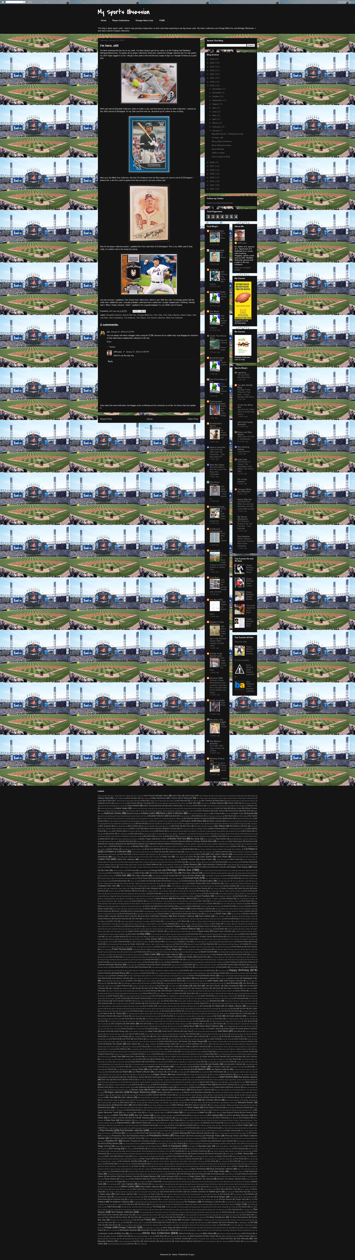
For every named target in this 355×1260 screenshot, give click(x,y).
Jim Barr (109, 1008)
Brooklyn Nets (138, 846)
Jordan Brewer (229, 1028)
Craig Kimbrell (110, 888)
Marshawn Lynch (117, 1082)
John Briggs (226, 1021)
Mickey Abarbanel (175, 1092)
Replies (113, 347)
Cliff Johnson (234, 881)
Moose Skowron (166, 1107)
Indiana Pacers (234, 978)
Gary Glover (196, 954)
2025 (212, 63)
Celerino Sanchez (144, 862)
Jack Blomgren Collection (129, 983)
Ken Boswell (132, 1046)
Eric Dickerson (250, 939)
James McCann (200, 991)
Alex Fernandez (146, 803)
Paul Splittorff (208, 1130)
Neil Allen (194, 1112)
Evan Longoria (208, 941)
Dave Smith (176, 903)
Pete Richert (141, 1133)
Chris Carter (101, 873)
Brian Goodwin (186, 844)
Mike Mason (241, 1097)
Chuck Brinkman (119, 878)
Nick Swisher (228, 1115)
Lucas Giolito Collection (157, 1069)
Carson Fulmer (206, 859)
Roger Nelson (108, 1159)
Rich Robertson (153, 1148)
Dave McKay (214, 901)
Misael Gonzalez (164, 1105)
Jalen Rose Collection (113, 991)
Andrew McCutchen (106, 808)
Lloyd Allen (101, 1067)
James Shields (240, 991)
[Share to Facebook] (141, 311)
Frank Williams (147, 949)
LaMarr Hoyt (206, 1056)
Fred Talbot (251, 949)
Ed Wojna (224, 934)
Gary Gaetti (186, 954)
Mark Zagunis (225, 1079)
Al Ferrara (219, 798)
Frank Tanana (252, 947)
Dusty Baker (219, 929)
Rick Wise (187, 1151)
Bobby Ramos (118, 839)
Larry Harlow (200, 1059)
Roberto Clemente (198, 1153)
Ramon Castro (218, 1138)
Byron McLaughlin (226, 849)
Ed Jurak (204, 934)
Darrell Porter (168, 896)
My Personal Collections (224, 1110)
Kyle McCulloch (160, 1056)
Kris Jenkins (253, 1054)
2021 (212, 78)
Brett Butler (133, 844)
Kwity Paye (116, 1056)
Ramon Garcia (230, 1138)
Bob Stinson (102, 836)
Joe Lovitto (176, 1018)
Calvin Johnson (207, 852)
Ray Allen (252, 1141)
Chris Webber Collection (212, 875)
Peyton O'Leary (220, 1133)
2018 (212, 162)
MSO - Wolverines (118, 1110)
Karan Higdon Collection (148, 1044)
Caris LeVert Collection (219, 854)
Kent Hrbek (248, 1049)
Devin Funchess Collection (183, 916)
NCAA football (173, 1112)
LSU (129, 1069)
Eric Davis (240, 939)
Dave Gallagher (227, 898)
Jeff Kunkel (176, 998)
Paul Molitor (165, 1130)
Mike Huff (151, 1097)
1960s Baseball (217, 250)
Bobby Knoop (230, 836)
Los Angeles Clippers (180, 1067)
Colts (239, 883)
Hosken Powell (194, 975)
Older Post (193, 419)
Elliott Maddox (109, 939)
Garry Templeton (245, 952)
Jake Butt (197, 986)
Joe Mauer (186, 1018)
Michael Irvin (125, 1090)
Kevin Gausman (150, 1051)
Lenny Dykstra (102, 1064)
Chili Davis (216, 870)
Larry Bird (138, 1059)
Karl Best (182, 1044)
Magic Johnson (177, 1074)
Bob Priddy (210, 834)
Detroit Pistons (208, 914)
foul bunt (214, 270)
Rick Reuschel (155, 1151)
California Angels (174, 852)
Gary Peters (231, 954)
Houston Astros (209, 976)
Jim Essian (176, 1008)
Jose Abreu (223, 1031)
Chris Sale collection (171, 315)
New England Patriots (231, 1112)
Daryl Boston (239, 896)
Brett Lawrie (145, 844)
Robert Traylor (157, 1153)
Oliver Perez (241, 1123)
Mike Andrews (128, 1095)
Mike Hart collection (125, 1097)
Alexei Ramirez (218, 803)
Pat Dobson (159, 1128)
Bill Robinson (129, 823)
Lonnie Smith (124, 1067)
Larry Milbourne (221, 1059)
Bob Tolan (111, 836)
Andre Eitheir (186, 805)
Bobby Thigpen (146, 839)
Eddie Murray (120, 936)
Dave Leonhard (190, 901)
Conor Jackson (151, 886)
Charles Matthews (152, 864)
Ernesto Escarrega (170, 941)
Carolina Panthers (188, 859)
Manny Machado (202, 1074)
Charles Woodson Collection (212, 864)
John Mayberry (193, 1023)
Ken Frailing (122, 1046)
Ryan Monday (218, 149)
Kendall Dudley (177, 1049)
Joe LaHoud (167, 1018)
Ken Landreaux (236, 1046)
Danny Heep (197, 893)
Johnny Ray (125, 1028)
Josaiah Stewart (210, 1031)
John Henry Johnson (179, 1023)
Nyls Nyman (110, 1123)
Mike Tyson (169, 1102)
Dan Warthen (236, 891)
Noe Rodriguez (244, 1118)
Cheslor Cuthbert (118, 870)
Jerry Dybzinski (103, 1003)
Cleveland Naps (222, 881)
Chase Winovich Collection (216, 867)
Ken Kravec (224, 1046)
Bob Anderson (130, 831)
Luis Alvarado (185, 1069)
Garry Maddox (232, 952)
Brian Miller (218, 844)
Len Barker (251, 1062)
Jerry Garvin (124, 1003)
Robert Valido (168, 1153)
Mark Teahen (214, 1079)
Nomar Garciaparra (141, 1120)
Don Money (182, 924)
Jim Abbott (216, 1006)
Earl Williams (121, 934)
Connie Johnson (126, 886)
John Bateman (200, 1021)
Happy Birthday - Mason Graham (250, 650)
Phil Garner (230, 1133)
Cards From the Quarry (185, 854)
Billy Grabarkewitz (119, 826)
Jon (108, 332)
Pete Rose (153, 1133)
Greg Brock (242, 964)
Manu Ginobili (250, 1074)
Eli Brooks (220, 936)
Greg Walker (222, 967)
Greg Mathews (155, 967)
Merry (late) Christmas (221, 141)
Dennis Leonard (133, 911)
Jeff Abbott (248, 996)
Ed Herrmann (193, 934)
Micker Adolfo (162, 1092)
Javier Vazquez (113, 996)
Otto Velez (221, 1125)
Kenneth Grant (214, 1049)
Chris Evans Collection (157, 873)
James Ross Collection (225, 991)
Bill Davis (128, 821)
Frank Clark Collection (176, 947)
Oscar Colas (174, 1125)
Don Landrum (147, 924)
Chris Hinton (207, 873)
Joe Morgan (196, 1018)
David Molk (181, 906)
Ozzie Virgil (108, 1128)
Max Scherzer (252, 1084)
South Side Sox (245, 499)
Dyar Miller (170, 931)
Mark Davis (117, 1079)
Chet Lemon (131, 870)
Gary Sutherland (128, 957)
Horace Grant (182, 975)
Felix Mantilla (123, 944)
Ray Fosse (126, 1143)
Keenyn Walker (208, 1044)
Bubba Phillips (113, 849)
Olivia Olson (251, 1123)
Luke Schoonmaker (216, 1072)
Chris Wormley (228, 875)
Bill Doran (146, 821)
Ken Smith (145, 1049)
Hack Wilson (151, 970)
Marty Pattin (172, 1082)
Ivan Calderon (164, 981)
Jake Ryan (216, 988)
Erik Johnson (156, 941)
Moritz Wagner (193, 1107)
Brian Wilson (104, 846)
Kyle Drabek (149, 1056)
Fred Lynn (207, 949)
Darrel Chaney (132, 896)
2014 (212, 177)
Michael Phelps (219, 1090)
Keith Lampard (246, 1044)
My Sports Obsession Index (243, 1110)
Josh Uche (146, 1036)
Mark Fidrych (130, 1079)
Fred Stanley (241, 949)
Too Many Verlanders (215, 312)
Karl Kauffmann (194, 1044)
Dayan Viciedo (103, 909)
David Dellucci (115, 906)
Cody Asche (146, 883)
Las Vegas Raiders (134, 1062)
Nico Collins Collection (116, 1118)
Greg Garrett (104, 967)
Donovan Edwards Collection (154, 926)
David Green (138, 906)
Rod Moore (185, 1156)
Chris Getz (173, 873)
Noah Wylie (232, 1118)
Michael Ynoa (245, 1090)
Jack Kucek (220, 983)
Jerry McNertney (175, 1003)
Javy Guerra (127, 996)
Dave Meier (224, 901)
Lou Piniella (109, 1069)
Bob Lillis (178, 834)
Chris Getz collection (190, 873)
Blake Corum (135, 828)
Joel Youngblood (154, 1021)
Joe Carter (177, 1016)
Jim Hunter (224, 1008)
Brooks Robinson (153, 846)
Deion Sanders (128, 909)
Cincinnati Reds (191, 878)
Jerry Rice (241, 1003)
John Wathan (136, 1026)
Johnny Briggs (228, 1026)
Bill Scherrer (151, 823)
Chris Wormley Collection (247, 875)
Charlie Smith (158, 867)
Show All (224, 778)
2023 (212, 70)
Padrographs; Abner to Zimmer (217, 402)
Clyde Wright (135, 883)
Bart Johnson (216, 813)
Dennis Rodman (163, 911)
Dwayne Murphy (233, 929)
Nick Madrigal (213, 1115)
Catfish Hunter (234, 859)
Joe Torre (101, 1021)
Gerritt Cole (102, 962)
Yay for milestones (223, 296)
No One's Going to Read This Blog (198, 1118)
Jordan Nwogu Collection (137, 1031)
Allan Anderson (247, 803)
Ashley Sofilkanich (176, 811)
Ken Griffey (175, 1046)
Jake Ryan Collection (232, 988)
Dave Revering (119, 903)
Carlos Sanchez (237, 857)
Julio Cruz (171, 1039)
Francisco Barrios (110, 947)
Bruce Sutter (226, 846)
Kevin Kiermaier (186, 1051)
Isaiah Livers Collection (149, 981)
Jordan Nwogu (119, 1031)
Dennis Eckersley (104, 911)
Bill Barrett (239, 818)
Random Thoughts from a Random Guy (138, 1141)
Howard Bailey (238, 975)
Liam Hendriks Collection (233, 1064)
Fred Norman (230, 949)
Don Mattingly (169, 924)
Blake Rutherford (216, 828)
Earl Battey (248, 931)
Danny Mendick (210, 893)
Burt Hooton (202, 849)
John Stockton (102, 1026)
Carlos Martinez (180, 857)
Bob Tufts (120, 836)
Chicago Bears (143, 870)
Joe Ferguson (104, 1018)
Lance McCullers (116, 1059)
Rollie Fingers (145, 1159)
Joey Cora (166, 1021)
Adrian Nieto (145, 798)
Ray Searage (204, 1143)
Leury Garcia (200, 1064)
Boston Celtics (161, 839)
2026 (212, 59)
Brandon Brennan (110, 841)
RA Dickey (182, 1138)
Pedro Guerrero (231, 1130)
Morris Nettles (230, 1107)
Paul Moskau (175, 1130)
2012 (212, 185)
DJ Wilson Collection (196, 921)
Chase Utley (182, 867)
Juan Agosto (235, 1036)
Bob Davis (217, 831)
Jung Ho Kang (226, 1039)
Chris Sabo (109, 875)
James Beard (139, 991)
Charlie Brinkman (244, 864)
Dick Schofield (229, 919)
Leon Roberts (159, 1064)
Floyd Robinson (223, 944)
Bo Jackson (118, 831)
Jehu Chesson (103, 1001)
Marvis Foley (218, 1082)
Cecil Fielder (121, 862)
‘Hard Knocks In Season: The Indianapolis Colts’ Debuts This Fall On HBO (246, 466)
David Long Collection (166, 906)
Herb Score (130, 975)
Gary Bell (139, 954)
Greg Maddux (143, 967)
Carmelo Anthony (144, 859)
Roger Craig (236, 1156)
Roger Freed (247, 1156)
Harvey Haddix (205, 973)
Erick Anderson (144, 941)
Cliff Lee (243, 881)
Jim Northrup (147, 1011)
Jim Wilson (141, 1013)
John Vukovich (124, 1026)
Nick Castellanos (116, 318)
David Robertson (215, 906)
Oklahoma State (229, 1123)
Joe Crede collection (234, 1016)
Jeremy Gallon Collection (185, 1001)
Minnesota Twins (121, 1105)
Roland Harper (120, 1159)
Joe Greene (115, 1018)
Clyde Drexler (124, 883)
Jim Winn (150, 1013)
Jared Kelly (113, 993)
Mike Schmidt (191, 1100)
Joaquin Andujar (122, 1016)
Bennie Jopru (149, 818)
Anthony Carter (236, 808)
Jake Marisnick (124, 988)
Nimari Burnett (179, 1118)
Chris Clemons (127, 873)
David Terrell (228, 906)
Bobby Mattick (252, 836)
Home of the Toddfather (155, 975)
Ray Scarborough (191, 1143)
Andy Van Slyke (221, 808)
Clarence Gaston (221, 878)
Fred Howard (186, 949)
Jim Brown (148, 1008)
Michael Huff (114, 1090)
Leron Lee (169, 1064)
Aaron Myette (126, 795)
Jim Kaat (233, 1008)
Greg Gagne (253, 964)
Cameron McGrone (222, 852)
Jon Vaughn (201, 1028)
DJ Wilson (183, 921)
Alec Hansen (251, 800)
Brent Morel (208, 841)
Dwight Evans (120, 931)
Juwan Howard (197, 1041)
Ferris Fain (179, 944)
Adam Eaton (177, 795)
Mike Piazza (136, 1100)
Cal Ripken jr (250, 849)
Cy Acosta (180, 888)
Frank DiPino (192, 947)
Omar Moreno (102, 1125)
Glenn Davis (194, 962)
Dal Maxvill (191, 888)
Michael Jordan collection (158, 1090)
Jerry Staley (101, 1006)
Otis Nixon (212, 1125)
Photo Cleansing (195, 1136)
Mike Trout (159, 1102)
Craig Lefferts (122, 888)
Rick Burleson (227, 1148)
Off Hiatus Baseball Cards (181, 1123)
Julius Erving (203, 1039)
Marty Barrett (129, 1082)
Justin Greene (127, 1041)
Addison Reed (103, 798)
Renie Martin (192, 1146)
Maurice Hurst (206, 1085)
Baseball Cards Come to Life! (217, 359)
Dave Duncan (201, 898)
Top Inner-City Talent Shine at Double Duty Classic (246, 411)
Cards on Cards (217, 700)
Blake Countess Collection (188, 828)
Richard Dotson (178, 1148)
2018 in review (218, 153)
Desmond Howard (181, 914)
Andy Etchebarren (159, 808)
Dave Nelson (234, 901)
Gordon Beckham (115, 965)
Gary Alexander (117, 954)
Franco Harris (136, 947)
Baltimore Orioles (112, 813)
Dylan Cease (204, 931)
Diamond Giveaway (121, 919)
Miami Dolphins (197, 1087)
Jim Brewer (138, 1008)
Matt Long (126, 1084)
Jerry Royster (251, 1003)
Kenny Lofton (225, 1049)
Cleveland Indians (206, 881)
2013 (212, 181)
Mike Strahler (148, 1102)
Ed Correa (154, 934)
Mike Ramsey (156, 1100)
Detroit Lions (196, 914)
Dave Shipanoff (165, 903)
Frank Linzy (214, 947)
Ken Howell (214, 1046)
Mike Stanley (137, 1102)
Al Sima (127, 800)
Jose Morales (169, 1034)
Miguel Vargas (104, 1095)
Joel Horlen (131, 1021)
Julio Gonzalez (192, 1039)
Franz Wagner (172, 949)
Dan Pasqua (201, 891)
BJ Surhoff (253, 826)
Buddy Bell (161, 849)
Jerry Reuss (231, 1003)
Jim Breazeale (128, 1008)
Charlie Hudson (124, 867)
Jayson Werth (228, 996)
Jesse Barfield (123, 1006)
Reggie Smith (144, 1146)
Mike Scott (239, 1100)
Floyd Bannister (208, 944)
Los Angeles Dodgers (198, 1067)
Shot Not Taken (217, 465)
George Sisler (227, 959)
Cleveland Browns (188, 881)
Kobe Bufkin (209, 1054)
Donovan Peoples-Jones (176, 926)
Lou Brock (248, 1067)
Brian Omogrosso (230, 844)
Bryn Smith (101, 849)
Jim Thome (117, 1013)
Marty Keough (161, 1082)
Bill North (240, 821)
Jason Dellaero (216, 993)
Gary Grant (206, 954)
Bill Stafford (210, 823)
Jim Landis (253, 1008)
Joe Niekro (219, 1018)
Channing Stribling (248, 862)
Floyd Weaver (234, 944)
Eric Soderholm (121, 941)
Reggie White (155, 1146)
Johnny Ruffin (137, 1028)
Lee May (201, 1062)
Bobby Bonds (170, 836)
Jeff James (154, 998)
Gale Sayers (194, 952)
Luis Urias (180, 1072)
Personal (117, 1133)
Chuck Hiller (131, 878)
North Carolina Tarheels (237, 1120)
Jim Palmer (177, 1011)
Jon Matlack (171, 1028)
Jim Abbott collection (233, 1006)
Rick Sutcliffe (176, 1151)
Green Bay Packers (226, 964)
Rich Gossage (115, 1149)
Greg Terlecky (211, 967)
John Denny (144, 1023)
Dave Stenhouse (200, 903)
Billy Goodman (105, 826)
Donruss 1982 (216, 678)
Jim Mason (103, 1011)
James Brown (188, 991)
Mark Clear (106, 1079)
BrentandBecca (222, 841)
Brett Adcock (250, 841)
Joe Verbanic (112, 1021)
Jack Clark (156, 983)
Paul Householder (251, 1128)
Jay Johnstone (157, 996)
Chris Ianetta (217, 873)
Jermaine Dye (215, 1001)
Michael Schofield (232, 1090)
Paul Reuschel (196, 1130)
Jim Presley (208, 1011)
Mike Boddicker (141, 1095)
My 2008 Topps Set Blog (149, 1110)
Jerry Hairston (136, 1003)
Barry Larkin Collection (171, 813)
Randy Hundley (161, 1141)
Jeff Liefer (194, 998)
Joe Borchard (166, 1016)
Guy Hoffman (140, 970)
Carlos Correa (116, 857)
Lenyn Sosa (124, 1064)
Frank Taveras (104, 949)
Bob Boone (160, 831)
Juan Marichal (113, 1039)
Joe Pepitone (230, 1018)
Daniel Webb (166, 893)
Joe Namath (208, 1018)
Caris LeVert (201, 854)
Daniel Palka (154, 893)
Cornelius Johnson (190, 886)
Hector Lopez (104, 975)
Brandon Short (165, 841)
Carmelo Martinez (158, 859)
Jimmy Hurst (223, 1013)
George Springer (239, 959)
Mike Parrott (126, 1100)
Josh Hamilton (111, 1036)
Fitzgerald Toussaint (193, 944)
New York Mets (120, 1115)
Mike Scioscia (229, 1100)
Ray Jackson (147, 1143)
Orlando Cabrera (148, 1125)
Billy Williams (220, 826)
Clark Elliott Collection (248, 878)
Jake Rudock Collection (200, 988)
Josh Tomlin (135, 1036)
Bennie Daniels (138, 818)
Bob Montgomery (198, 834)
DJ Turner (156, 921)
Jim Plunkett (198, 1011)
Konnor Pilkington (223, 1054)
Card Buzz (214, 577)
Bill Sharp (182, 823)
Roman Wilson (159, 1159)
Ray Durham (114, 1143)
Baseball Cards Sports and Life (136, 816)
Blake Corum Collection (153, 828)
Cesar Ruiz (181, 862)
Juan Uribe (161, 1039)
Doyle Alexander (120, 929)
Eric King (100, 941)
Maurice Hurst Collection (225, 1084)
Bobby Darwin (182, 836)
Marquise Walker (249, 1079)
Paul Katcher (244, 536)
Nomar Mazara (155, 1120)
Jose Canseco (110, 1034)
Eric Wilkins (133, 941)
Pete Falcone (129, 1133)
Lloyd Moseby (111, 1067)
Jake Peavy (159, 988)
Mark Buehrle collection (247, 1077)
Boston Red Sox (129, 315)
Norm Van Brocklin (221, 1120)
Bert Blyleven (189, 818)
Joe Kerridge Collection (152, 1018)
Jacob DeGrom (149, 986)
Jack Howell (190, 983)
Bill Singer (191, 823)
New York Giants (105, 1115)
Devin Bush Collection (128, 916)
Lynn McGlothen (124, 1074)
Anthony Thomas (250, 808)
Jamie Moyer (253, 991)
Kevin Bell (129, 1051)
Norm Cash (186, 1120)
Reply (109, 342)
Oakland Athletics (124, 1123)
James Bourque (152, 991)
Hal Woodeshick (198, 970)
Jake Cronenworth (231, 986)
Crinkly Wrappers (151, 888)
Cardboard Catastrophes (216, 530)
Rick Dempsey (239, 1148)
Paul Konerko (106, 1130)
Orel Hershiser (135, 1125)
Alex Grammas (170, 803)
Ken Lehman (248, 1046)
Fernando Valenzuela (166, 944)
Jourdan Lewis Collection (196, 1036)
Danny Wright (110, 896)
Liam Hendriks (213, 1064)
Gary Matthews (218, 954)
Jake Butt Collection (213, 986)
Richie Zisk (204, 1148)
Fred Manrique (218, 949)
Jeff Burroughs (110, 998)
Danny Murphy (234, 893)
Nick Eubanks (181, 1115)
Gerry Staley (124, 962)
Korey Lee (234, 1054)
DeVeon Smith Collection (107, 916)
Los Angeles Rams (236, 1067)
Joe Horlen (125, 1018)
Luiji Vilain (174, 1069)
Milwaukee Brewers (245, 1102)
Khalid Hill (137, 1054)
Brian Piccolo (242, 844)
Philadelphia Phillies (159, 1135)
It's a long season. (242, 480)
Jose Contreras (135, 1034)
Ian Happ (161, 978)
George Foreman (164, 959)
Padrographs (138, 1128)
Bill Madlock (186, 821)
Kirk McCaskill (188, 1054)
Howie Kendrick (250, 975)
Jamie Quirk (104, 993)
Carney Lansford (172, 859)
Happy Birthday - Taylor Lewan (250, 582)
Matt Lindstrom (115, 1084)
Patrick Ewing (213, 1128)
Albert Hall (230, 800)
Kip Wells (157, 1054)
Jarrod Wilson (148, 993)
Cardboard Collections (139, 854)
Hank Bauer (222, 970)
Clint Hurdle (103, 883)
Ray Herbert (136, 1143)
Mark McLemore (189, 1079)
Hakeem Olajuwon (164, 970)
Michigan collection (114, 1092)
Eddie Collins (234, 934)
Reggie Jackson (104, 1146)
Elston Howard (189, 939)
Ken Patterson (122, 1049)
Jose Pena (179, 1034)
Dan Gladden (148, 891)
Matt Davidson (251, 1082)
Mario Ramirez (170, 1077)
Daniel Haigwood (128, 893)
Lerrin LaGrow (179, 1064)
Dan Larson (159, 891)
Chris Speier (182, 875)
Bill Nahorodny (229, 821)
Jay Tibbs (179, 996)
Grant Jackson (212, 964)
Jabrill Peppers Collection (233, 981)
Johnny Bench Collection (209, 1026)
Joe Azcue (154, 1016)
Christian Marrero (105, 878)
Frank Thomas (119, 949)
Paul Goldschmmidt (237, 1128)
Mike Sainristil (179, 1100)
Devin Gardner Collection (223, 916)
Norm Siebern (207, 1120)
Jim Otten (156, 1011)
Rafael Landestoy (194, 1138)
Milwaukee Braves (229, 1102)
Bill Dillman (136, 821)
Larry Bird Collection (154, 1059)
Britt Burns (114, 846)
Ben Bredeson (197, 816)
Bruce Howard (204, 846)
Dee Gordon (117, 909)
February (216, 127)
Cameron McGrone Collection (241, 852)
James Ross (211, 991)
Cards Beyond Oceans (168, 854)
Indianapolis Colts (250, 978)
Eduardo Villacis (167, 936)
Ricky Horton (214, 1151)
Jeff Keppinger (165, 998)
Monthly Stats (250, 1105)
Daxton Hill (250, 906)
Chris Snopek (169, 875)
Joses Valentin (246, 1034)
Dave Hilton (113, 901)
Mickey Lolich (189, 1092)
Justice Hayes (115, 1041)
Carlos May (192, 857)
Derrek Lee (101, 914)
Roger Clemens (223, 1156)
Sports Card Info (217, 447)
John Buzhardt (249, 1021)
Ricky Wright (225, 1151)
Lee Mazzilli (220, 1062)
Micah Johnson (234, 1087)
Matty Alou (194, 1084)
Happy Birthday (239, 970)
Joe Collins (197, 1016)
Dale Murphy (202, 888)
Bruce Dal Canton (191, 846)
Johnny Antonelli (175, 1026)
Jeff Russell (227, 998)
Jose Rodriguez (223, 1034)
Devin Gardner (205, 916)
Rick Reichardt (143, 1151)
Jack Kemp (199, 983)
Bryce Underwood (249, 846)
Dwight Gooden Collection (154, 931)
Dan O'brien (179, 891)
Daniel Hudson (141, 893)
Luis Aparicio (199, 1069)
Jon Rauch (181, 1028)
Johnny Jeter (251, 1026)
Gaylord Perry (202, 957)
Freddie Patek (115, 952)
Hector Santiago (117, 975)
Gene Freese (225, 957)
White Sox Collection (174, 318)
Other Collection (201, 1125)
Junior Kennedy (252, 1039)
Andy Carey (147, 808)
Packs (129, 1128)
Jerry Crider (251, 1001)
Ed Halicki (183, 934)
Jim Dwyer (167, 1008)
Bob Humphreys (122, 834)
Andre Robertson (211, 805)
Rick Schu (165, 1151)
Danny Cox (186, 893)
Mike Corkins (203, 1095)
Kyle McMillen (172, 1056)
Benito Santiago (125, 818)
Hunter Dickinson (138, 978)
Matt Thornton (158, 1084)
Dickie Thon (112, 921)
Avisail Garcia (233, 811)
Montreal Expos (104, 1107)
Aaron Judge (114, 795)
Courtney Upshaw (245, 886)
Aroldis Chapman (130, 811)
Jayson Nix (217, 996)
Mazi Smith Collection (118, 1087)
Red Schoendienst (249, 1143)
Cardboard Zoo (153, 854)
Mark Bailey (202, 1077)
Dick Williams (102, 921)
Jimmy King (234, 1013)
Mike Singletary (250, 1100)
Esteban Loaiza (184, 941)
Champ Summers (232, 862)
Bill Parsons (249, 821)
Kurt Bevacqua (104, 1056)
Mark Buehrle (226, 1077)
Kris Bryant (243, 1054)
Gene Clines (214, 957)
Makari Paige (190, 1074)
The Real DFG (216, 600)
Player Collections (121, 20)
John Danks (130, 1024)
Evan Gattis (197, 941)
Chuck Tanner (142, 878)
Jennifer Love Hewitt (141, 1001)
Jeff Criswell (121, 998)
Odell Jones (166, 1123)
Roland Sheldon (132, 1159)
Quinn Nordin (172, 1138)
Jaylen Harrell (206, 996)
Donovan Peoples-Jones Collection (204, 926)
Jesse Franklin (147, 1006)
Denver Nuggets (226, 911)
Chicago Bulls (156, 870)
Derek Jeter (250, 911)
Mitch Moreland (215, 1105)
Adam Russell (236, 795)
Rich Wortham (164, 1148)
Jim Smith (254, 1011)
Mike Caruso (168, 1095)
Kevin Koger (208, 1051)
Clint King (113, 883)
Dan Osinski (189, 891)
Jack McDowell (232, 983)
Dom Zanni (217, 921)
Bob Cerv (197, 831)
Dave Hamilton (250, 898)
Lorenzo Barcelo (136, 1067)
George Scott (215, 959)
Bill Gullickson (174, 821)
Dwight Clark (110, 931)
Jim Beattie (117, 1008)
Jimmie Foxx (188, 1013)
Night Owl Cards (217, 292)
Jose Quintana (190, 1034)
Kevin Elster (138, 1051)
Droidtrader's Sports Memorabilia (216, 425)
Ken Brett (153, 1046)
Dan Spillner (226, 891)
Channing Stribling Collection (107, 864)
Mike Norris (103, 1100)
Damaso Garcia (113, 891)
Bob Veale (129, 836)
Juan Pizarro (138, 1039)
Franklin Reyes (159, 949)
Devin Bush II (145, 916)
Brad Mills (233, 839)
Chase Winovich (196, 867)
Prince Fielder (161, 1138)
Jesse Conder (135, 1006)
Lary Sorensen (120, 1062)
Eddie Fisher (245, 934)
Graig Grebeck (175, 964)
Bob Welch (148, 836)
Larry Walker (109, 1062)
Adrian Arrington (131, 798)
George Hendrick (203, 959)
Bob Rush (231, 834)
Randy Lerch (173, 1141)
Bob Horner (110, 834)
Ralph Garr (207, 1138)
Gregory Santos (103, 970)
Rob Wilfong (124, 1153)
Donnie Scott (109, 926)
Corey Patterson (176, 886)
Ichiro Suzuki (170, 978)
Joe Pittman (240, 1018)
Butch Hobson (212, 849)
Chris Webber (195, 876)
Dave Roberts (131, 903)
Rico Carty (234, 1151)
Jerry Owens (200, 1003)
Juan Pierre (126, 1039)
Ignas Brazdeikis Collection (205, 978)
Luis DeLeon (248, 1069)
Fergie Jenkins (135, 944)
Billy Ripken (198, 826)
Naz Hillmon (161, 1112)
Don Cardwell (102, 924)
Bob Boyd (170, 831)
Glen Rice (161, 962)
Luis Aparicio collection (220, 1069)
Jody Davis (145, 1016)
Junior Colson (239, 1039)
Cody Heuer (157, 883)
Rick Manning (112, 1151)
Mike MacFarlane (184, 1097)
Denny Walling (198, 911)
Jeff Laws (118, 352)
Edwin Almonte (179, 936)
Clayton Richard (162, 881)
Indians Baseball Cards (109, 981)
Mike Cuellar (214, 1095)
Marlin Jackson (237, 1079)
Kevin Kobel (197, 1051)
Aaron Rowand (149, 795)
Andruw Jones (136, 808)
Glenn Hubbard (218, 962)
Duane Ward (164, 929)
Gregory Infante (249, 967)
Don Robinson (204, 924)
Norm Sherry (197, 1120)
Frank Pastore (224, 947)
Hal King (175, 970)
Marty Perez (182, 1082)
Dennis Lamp (119, 911)
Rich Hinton (128, 1148)
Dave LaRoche (151, 901)
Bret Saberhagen (236, 841)
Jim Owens (166, 1011)
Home (103, 20)
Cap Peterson (112, 854)
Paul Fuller (224, 1128)
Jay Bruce (137, 996)
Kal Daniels (230, 1041)
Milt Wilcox (217, 1102)
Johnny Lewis (102, 1028)
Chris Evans (140, 873)
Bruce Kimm (215, 846)
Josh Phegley (123, 1036)
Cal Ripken (238, 849)
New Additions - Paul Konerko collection (250, 686)
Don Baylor (241, 921)
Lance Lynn (104, 1059)
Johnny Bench (189, 1026)
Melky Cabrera (168, 1087)
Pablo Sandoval (120, 1128)
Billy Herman (156, 826)
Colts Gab (242, 459)
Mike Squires (125, 1102)
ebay (142, 934)
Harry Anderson (135, 973)
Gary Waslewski (150, 957)
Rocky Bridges (151, 1156)
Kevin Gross (161, 1051)
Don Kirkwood (135, 924)
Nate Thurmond (150, 1112)
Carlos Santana (250, 857)
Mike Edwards (234, 1095)
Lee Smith (230, 1062)
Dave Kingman (137, 901)
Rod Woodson (197, 1156)
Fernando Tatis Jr (150, 944)
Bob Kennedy (146, 834)
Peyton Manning (179, 1133)
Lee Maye (210, 1062)
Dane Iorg (101, 893)
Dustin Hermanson (206, 929)
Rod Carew (172, 1156)
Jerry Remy (221, 1003)
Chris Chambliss (114, 873)
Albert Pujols (240, 800)
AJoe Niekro (200, 798)
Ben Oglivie (252, 816)
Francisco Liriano (124, 947)
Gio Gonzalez (149, 962)
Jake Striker (246, 988)
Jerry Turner (112, 1006)
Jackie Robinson (122, 986)
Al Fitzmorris (229, 798)
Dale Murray (215, 888)
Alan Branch (194, 800)
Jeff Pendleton (204, 998)
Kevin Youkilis (249, 1051)
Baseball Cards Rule (116, 816)
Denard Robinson (179, 909)
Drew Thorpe (141, 929)
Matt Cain (240, 1082)
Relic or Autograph (172, 1146)
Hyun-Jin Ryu (150, 978)
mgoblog (242, 372)
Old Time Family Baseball (245, 423)
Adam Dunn (163, 796)
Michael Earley (102, 1090)
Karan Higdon (132, 1044)
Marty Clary (150, 1082)
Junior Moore (104, 1041)
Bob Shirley (240, 834)
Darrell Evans (144, 896)
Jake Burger (183, 986)
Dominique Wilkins (229, 921)
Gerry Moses (113, 962)
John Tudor (113, 1026)
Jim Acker (249, 1006)
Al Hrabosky (249, 798)
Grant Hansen (200, 964)
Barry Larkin (149, 813)
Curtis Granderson (168, 888)
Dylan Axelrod (180, 931)
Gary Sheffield (114, 957)
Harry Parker (183, 973)
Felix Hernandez (111, 944)
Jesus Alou (193, 1006)
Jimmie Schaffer (199, 1013)
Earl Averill (239, 931)
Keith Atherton (220, 1044)
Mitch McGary (178, 1105)
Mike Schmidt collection (211, 1100)
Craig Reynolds (136, 888)
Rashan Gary (206, 1141)
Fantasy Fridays (242, 941)
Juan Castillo (247, 1036)
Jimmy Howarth (212, 1013)
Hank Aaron (210, 970)
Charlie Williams (170, 867)
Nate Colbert (127, 1112)
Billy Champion (252, 823)
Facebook (231, 941)
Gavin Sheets (187, 957)
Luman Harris (102, 1074)
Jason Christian (203, 993)
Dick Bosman (146, 919)
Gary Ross (103, 957)
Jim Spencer (105, 1013)
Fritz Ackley (153, 952)
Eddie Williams (144, 936)
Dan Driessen (126, 891)
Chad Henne (219, 862)
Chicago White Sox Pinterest (244, 490)
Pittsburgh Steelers (232, 1136)
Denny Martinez (186, 911)
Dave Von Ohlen (225, 903)
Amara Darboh (133, 806)
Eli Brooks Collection (233, 936)
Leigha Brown (241, 1062)
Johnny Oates (113, 1028)
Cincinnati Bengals (158, 878)
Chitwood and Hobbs (228, 870)
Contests (162, 886)
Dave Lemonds (177, 901)
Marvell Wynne (205, 1082)
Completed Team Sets (107, 886)
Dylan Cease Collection (223, 931)
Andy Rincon (209, 808)
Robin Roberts (230, 1153)
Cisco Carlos (209, 878)
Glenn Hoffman (206, 962)
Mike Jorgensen (161, 1097)
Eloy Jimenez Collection (171, 939)
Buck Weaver (138, 849)
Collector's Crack (180, 883)
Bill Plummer (109, 823)
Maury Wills (240, 1084)
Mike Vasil (188, 1102)
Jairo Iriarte (172, 986)
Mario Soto (180, 1077)
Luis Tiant (170, 1072)
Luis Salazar (159, 1072)
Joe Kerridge (137, 1018)
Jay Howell (146, 996)
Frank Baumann (148, 947)
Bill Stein (219, 823)
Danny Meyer (223, 893)
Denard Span (240, 909)
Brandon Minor (141, 841)
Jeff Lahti (185, 998)
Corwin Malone (204, 886)
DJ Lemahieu (146, 921)
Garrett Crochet (207, 952)
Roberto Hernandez (215, 1153)
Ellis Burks (120, 939)
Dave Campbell (105, 898)
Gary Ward (139, 957)
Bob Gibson (247, 831)
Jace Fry (249, 981)
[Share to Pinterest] (144, 311)
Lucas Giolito (138, 1069)
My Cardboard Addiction (188, 1110)
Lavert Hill (148, 1062)
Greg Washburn (235, 967)
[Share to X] (139, 311)
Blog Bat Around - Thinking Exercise (227, 134)
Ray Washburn (215, 1143)
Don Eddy (112, 924)
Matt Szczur (146, 1084)
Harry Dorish (147, 973)
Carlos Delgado (129, 857)
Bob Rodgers (221, 834)
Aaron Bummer (102, 795)
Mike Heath (141, 1097)
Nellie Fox (204, 1112)
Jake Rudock (183, 988)
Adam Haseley (203, 795)
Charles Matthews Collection (171, 864)
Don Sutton (216, 924)
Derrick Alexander (126, 914)
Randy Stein (195, 1141)
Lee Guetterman (190, 1062)
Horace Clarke (170, 975)
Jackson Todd (136, 986)
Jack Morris (247, 983)
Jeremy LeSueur (201, 1001)
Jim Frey (195, 1008)
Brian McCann (208, 844)
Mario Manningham (155, 1077)
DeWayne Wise (250, 916)
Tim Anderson (129, 318)
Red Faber (237, 1143)
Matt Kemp (104, 1084)
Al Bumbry (210, 798)
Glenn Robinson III (232, 962)
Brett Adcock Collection (106, 844)
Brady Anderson (244, 839)
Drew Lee (131, 929)
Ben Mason (229, 816)
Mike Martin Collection (225, 1097)
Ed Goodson (173, 934)
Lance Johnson (251, 1056)
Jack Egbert (167, 983)
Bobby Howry (205, 836)
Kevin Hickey (173, 1051)
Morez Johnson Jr (179, 1107)
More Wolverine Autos (221, 145)
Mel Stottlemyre (141, 1087)
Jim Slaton (245, 1011)
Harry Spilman (194, 973)
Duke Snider (175, 929)
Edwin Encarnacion (193, 936)
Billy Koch (166, 826)
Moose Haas (154, 1107)
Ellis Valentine (130, 939)
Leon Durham (147, 1064)
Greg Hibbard (116, 967)
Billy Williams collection (239, 826)
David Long (149, 906)
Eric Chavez (231, 939)
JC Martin (238, 996)
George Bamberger (110, 959)
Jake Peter (171, 988)
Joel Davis (122, 1021)
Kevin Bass (108, 1051)
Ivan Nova (188, 981)
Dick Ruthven (217, 919)
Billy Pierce (187, 826)
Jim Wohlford (160, 1013)
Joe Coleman (187, 1016)
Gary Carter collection (169, 954)
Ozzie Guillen (243, 1125)
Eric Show (109, 941)
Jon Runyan (191, 1028)
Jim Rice (225, 1011)
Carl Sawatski (247, 854)
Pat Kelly (168, 1128)
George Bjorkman (124, 959)
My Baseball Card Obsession (168, 1110)
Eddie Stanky (132, 936)
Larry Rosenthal (246, 1059)
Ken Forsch (163, 1046)
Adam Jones (215, 795)
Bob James (134, 834)
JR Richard (223, 1036)
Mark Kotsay (153, 1079)
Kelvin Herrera (110, 1046)
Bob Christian (207, 831)
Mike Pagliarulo (115, 1100)
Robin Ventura (243, 1154)
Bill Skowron (201, 823)
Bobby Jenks (217, 836)
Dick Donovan (176, 919)
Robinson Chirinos (138, 1156)
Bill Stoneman (229, 823)
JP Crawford (213, 1036)
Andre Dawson (173, 805)
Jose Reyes (203, 1034)
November (217, 93)
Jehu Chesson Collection (122, 1001)
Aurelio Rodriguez (203, 811)
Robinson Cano (123, 1156)
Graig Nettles (188, 964)
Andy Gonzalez (173, 808)
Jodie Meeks (135, 1016)
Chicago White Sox (145, 315)
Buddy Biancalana (174, 849)
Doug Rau (108, 929)
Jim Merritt (124, 1011)
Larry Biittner (128, 1059)
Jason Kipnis (227, 993)
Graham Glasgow (161, 964)
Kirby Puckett (168, 1054)
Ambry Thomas (148, 805)
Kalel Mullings (241, 1041)
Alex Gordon (159, 803)
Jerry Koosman (150, 1003)
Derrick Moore (140, 914)
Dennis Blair (251, 909)
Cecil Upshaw (131, 862)
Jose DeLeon (158, 1034)
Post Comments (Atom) (154, 428)
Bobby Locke (241, 836)
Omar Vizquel (113, 1125)
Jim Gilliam (203, 1008)
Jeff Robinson (216, 998)
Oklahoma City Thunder (212, 1123)
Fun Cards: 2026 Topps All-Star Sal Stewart (217, 748)
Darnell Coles (121, 896)
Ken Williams (165, 1049)
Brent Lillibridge (194, 841)
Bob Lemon (168, 834)
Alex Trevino (205, 803)
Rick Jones (251, 1148)
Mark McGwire (177, 1079)
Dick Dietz (166, 919)
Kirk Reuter (199, 1054)
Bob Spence (251, 834)
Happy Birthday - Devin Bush (250, 622)
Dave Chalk (125, 898)
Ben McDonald (241, 816)
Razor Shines (227, 1143)
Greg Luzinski (129, 967)
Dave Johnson (124, 901)
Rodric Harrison (210, 1156)
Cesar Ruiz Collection (195, 862)
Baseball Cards (102, 816)
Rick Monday (132, 1151)
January (216, 130)
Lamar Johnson (194, 1056)
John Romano (230, 1023)
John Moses (206, 1023)
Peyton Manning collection (201, 1133)
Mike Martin (210, 1097)
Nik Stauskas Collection (163, 1118)
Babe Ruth (247, 811)
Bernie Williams (176, 818)
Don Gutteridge (123, 924)
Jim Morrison (135, 1011)
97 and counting (242, 660)
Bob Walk (138, 836)
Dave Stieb (212, 903)
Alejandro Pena (119, 803)
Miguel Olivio (253, 1092)
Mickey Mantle (202, 1092)
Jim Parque (188, 1011)
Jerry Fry (115, 1003)
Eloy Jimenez (152, 939)
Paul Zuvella (219, 1130)
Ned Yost (186, 1112)
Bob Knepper (158, 834)
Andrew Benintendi (226, 805)
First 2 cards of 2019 (221, 157)
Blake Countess (171, 828)
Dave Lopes (202, 901)
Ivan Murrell (177, 981)
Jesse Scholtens (181, 1006)
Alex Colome (132, 803)
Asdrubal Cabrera (162, 811)
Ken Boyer (143, 1046)
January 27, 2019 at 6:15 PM (122, 332)
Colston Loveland (229, 883)
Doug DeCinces (246, 926)
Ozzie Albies (231, 1125)
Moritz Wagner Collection (213, 1107)
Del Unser (139, 909)
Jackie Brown (109, 986)
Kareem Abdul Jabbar (167, 1044)
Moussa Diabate (243, 1107)
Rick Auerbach (215, 1148)
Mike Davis (224, 1095)
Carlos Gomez (141, 857)
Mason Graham (229, 1082)
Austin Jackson (219, 811)
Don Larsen (158, 924)
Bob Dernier (226, 831)
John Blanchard (214, 1021)
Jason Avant (179, 993)
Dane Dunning (249, 891)
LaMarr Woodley (220, 1056)
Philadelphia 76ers (119, 1136)
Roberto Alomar (181, 1153)
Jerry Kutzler (163, 1003)
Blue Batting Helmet (243, 448)
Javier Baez (101, 996)
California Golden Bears (192, 852)
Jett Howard (204, 1006)
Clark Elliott (234, 878)
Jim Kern (242, 1008)
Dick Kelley (196, 919)
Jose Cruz (147, 1034)
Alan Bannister (181, 800)
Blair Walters (112, 828)
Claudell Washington (119, 881)
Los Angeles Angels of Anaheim (157, 1067)
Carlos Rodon (221, 857)
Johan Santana (188, 1021)
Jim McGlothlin (114, 1011)
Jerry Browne (229, 1001)
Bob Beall (150, 831)
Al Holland (239, 798)
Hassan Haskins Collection (237, 973)
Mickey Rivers (229, 1092)
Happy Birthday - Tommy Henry (250, 568)
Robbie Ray (134, 1153)
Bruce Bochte (178, 846)
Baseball (250, 813)
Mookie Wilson (143, 1107)
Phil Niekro (253, 1133)
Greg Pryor (188, 967)
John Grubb (166, 1023)
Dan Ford (137, 891)
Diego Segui (125, 921)
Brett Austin (122, 844)
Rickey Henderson (200, 1151)
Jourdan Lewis (177, 1036)
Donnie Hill (246, 924)
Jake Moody (136, 988)
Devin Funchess (161, 916)
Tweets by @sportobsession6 (220, 203)
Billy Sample (208, 826)
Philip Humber (180, 1136)
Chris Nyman (238, 873)
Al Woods (161, 800)
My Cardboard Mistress (206, 1110)
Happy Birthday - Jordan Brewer (250, 595)
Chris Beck (251, 870)
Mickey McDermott (217, 1092)
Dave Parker (246, 901)
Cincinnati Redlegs (174, 878)
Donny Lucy (120, 926)
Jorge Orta (187, 1031)
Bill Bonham (248, 818)
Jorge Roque (198, 1031)
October (216, 96)
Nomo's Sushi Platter (172, 1120)
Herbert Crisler (140, 975)
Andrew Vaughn (121, 808)
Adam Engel (190, 795)
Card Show (123, 854)
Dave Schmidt (153, 903)
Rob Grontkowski (246, 1151)
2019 (212, 85)
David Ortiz (204, 906)
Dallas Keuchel (243, 888)
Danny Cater (177, 893)
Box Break (195, 839)
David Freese (127, 906)
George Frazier (190, 959)
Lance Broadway (236, 1056)
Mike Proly (145, 1100)
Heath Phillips (252, 973)
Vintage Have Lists (144, 20)
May (214, 115)
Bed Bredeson (185, 816)
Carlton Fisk (104, 859)
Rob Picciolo (113, 1153)
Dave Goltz (239, 898)
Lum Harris (251, 1072)
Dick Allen (135, 919)
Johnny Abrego (162, 1026)
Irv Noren (122, 981)
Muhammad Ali (132, 1110)
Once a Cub (124, 1125)
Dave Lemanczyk (164, 901)
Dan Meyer (169, 891)
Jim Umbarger (130, 1013)
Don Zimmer (227, 924)
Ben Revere (114, 818)
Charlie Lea (135, 867)
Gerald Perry (251, 959)
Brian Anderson (158, 844)
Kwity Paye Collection (133, 1056)
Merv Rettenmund (182, 1087)
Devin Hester (238, 916)
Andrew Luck (252, 805)
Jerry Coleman (240, 1001)
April (214, 119)
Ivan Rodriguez (199, 981)
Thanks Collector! (223, 364)
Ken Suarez (155, 1049)
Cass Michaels (221, 859)
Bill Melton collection (214, 821)
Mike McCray (252, 1097)
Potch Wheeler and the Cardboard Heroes (125, 1138)
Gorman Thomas (145, 964)
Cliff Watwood (252, 881)
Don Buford (251, 921)
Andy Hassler (184, 808)
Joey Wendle (176, 1021)
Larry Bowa (168, 1059)
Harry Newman (172, 973)
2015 (212, 174)
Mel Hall (130, 1087)
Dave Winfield (252, 903)
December (217, 89)
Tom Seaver (141, 318)
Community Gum (249, 883)
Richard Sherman (193, 1148)
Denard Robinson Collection (201, 909)
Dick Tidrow (251, 919)
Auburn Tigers (189, 811)
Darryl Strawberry (203, 896)
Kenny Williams (237, 1049)
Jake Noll (147, 988)
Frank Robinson (238, 947)
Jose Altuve (238, 1031)
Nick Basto (157, 1115)
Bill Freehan (164, 821)
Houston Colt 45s (225, 975)
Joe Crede (217, 1016)
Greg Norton (178, 967)
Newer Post (106, 419)
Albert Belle (219, 800)
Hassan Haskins (219, 973)
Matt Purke (136, 1084)
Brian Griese (197, 844)
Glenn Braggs (183, 962)
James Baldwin (127, 991)
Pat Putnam (180, 1128)
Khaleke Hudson (104, 1054)
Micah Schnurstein (249, 1087)
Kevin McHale (237, 1051)
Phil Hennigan (241, 1133)
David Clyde (105, 906)
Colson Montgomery (213, 883)
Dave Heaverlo (102, 901)
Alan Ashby (170, 800)
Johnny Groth (239, 1026)
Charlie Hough (110, 867)
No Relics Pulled (219, 1118)
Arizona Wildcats (105, 811)
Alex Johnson (182, 803)
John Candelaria (103, 1023)
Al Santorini (118, 800)
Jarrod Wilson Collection (164, 993)
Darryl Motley (190, 896)
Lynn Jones (113, 1074)
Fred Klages (197, 949)
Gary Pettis (242, 954)
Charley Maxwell (231, 864)
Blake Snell (228, 828)
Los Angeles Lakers (218, 1067)
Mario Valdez (191, 1077)
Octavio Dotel (155, 1123)
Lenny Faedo (113, 1064)
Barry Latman (192, 813)
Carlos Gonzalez (154, 857)
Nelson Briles (216, 1112)
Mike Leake (172, 1097)
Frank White (136, 949)
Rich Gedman (102, 1148)
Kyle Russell (183, 1056)
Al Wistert (152, 800)
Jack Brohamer (145, 983)
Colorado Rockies (195, 883)
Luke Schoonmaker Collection (236, 1072)
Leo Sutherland (136, 1064)
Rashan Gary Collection (224, 1141)
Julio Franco (181, 1039)
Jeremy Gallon (168, 1001)
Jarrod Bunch (135, 993)
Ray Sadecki (178, 1143)
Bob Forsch (236, 831)
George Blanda (138, 959)
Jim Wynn (170, 1013)
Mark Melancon (202, 1079)
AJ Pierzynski (186, 798)
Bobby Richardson (131, 839)
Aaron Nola (137, 795)
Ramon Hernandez (244, 1138)
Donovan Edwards (135, 926)
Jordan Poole (152, 1031)
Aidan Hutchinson (158, 798)
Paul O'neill (185, 1130)
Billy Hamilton (133, 826)
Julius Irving (214, 1039)
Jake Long (112, 988)
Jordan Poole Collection (171, 1031)
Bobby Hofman (194, 836)
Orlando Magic (163, 1125)
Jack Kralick (209, 983)
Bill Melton (198, 821)
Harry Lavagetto (160, 973)
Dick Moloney (206, 919)
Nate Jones (137, 1112)
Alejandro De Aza (104, 803)
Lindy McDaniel (250, 1064)
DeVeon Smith (248, 914)
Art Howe (141, 811)
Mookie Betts (119, 1107)
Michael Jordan (137, 1090)
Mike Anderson (116, 1095)
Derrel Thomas (112, 914)
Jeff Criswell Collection (139, 998)
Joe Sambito (251, 1018)
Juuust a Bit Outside (179, 1041)
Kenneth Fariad (189, 1049)
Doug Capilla (234, 926)
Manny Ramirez (227, 1074)
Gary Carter (150, 954)
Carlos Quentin (206, 857)
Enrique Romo (212, 939)
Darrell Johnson (156, 896)
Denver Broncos (212, 911)
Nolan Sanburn (125, 1120)
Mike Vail (179, 1102)
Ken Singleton (134, 1049)
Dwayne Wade (245, 929)
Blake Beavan (123, 828)
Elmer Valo (140, 939)
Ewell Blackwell (220, 941)
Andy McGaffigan (196, 808)
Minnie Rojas (152, 1105)
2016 (212, 170)
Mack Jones (136, 1074)
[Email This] (134, 311)
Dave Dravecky (162, 898)
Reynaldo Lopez (204, 1146)
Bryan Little (236, 846)
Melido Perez (155, 1087)
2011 (212, 189)
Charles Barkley (124, 864)
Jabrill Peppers (213, 981)
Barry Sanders (204, 813)
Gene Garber (236, 957)
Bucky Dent (149, 849)
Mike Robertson (168, 1100)
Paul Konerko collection (131, 1130)
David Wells (240, 906)
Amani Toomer (120, 805)
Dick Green (186, 919)
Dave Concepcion (147, 898)
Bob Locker (187, 834)
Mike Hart (109, 1097)
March (215, 123)
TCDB (162, 20)
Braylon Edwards (178, 841)
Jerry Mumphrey (188, 1003)
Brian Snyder (253, 844)
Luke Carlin (202, 1072)
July (214, 108)
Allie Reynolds (108, 805)
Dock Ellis (208, 921)
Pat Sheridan (191, 1128)
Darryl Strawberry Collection (223, 896)
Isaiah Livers (133, 981)
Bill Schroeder (172, 823)
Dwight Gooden (134, 931)
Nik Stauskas (144, 1118)
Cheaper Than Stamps (239, 867)
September (217, 100)
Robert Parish (145, 1153)
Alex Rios (193, 803)
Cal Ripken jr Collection (115, 851)
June (214, 112)
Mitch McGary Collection (197, 1105)
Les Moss (190, 1064)
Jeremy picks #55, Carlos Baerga (223, 411)
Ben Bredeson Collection (214, 816)
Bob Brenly (179, 831)
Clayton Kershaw (146, 881)
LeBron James (177, 1062)
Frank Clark (160, 947)
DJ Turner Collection (169, 921)
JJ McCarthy (247, 1013)
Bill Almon (229, 818)
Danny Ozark (246, 893)
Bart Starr (227, 813)
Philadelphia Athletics (138, 1136)
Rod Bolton (162, 1156)
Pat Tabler (202, 1128)
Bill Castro (110, 821)
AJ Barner (174, 798)
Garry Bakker (221, 952)
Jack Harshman (178, 983)
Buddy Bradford (189, 849)
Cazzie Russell (247, 859)
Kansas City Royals (114, 1044)
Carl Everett (236, 854)
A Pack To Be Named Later (216, 654)
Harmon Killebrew (104, 973)
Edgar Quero (155, 936)
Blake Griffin (203, 828)
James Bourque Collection (171, 991)
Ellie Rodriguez (247, 936)
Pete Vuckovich (166, 1133)
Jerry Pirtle (211, 1003)
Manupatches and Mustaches (109, 1077)
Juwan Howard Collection (216, 1041)
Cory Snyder (215, 886)
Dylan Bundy (192, 931)
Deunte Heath (235, 914)
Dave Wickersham (238, 903)
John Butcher (236, 1021)
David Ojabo (192, 906)
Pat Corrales (149, 1128)
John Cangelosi (117, 1023)
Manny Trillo (240, 1074)
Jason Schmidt (239, 993)
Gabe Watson (175, 952)
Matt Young (169, 1084)
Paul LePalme (154, 1130)
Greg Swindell (199, 967)
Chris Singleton (157, 875)
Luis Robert (123, 1072)
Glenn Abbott (171, 962)
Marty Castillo (140, 1082)
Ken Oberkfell (109, 1049)
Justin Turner (139, 1041)
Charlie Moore (146, 867)
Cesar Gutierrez (169, 862)
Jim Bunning (158, 1008)
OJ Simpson (196, 1123)
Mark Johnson (142, 1079)
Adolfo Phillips (118, 798)
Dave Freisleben (213, 898)
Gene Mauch (247, 957)
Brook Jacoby (125, 846)
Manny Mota (214, 1074)
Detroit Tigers (186, 315)
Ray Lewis (167, 1143)
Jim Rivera (235, 1011)
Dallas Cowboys (227, 888)
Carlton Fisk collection (125, 859)
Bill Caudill (119, 821)
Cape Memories (244, 451)
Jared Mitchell (124, 993)
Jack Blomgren (112, 983)
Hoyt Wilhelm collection (121, 978)
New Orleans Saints (249, 1112)
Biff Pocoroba (217, 818)
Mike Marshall (197, 1097)
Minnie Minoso (138, 1105)
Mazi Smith (104, 1087)
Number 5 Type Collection (217, 623)
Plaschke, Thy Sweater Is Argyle (218, 721)
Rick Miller (122, 1151)
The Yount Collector (215, 483)
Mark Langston (165, 1079)
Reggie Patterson (131, 1146)
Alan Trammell (206, 800)
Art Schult (150, 811)
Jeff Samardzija (239, 998)
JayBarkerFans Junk (191, 996)
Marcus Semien (139, 1077)
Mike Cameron (154, 1095)
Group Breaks (115, 970)
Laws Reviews (159, 1062)
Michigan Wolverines (140, 1092)
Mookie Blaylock (131, 1107)
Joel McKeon (142, 1021)
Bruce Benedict (167, 846)
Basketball (172, 816)
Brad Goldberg (209, 839)
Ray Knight (158, 1143)
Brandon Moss (153, 841)
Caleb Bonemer (137, 852)
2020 (212, 82)
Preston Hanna (149, 1138)
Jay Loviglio (170, 996)
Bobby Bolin (159, 836)
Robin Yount (109, 1156)
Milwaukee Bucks (104, 1105)
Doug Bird (224, 926)
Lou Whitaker (121, 1069)
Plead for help (241, 642)
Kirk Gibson (178, 1054)
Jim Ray (216, 1011)
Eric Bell (222, 939)
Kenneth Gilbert (201, 1049)
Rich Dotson (250, 1146)
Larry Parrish (233, 1059)
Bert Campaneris (203, 818)
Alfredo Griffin (233, 803)
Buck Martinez (126, 849)
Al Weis (143, 800)
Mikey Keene (198, 1102)
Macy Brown (147, 1074)
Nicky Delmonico (242, 1115)
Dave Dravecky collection (183, 898)
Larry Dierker (189, 1059)
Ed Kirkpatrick (214, 934)
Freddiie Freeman (128, 952)
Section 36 (215, 550)
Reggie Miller (119, 1146)
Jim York (178, 1013)
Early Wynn (132, 934)
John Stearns (251, 1023)
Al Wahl (135, 800)
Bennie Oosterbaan (163, 818)
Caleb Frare (148, 852)
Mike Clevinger (180, 1095)
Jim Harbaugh (213, 1008)
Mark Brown (213, 1077)
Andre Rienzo (198, 805)
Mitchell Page (239, 1105)
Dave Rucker (142, 903)
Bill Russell (140, 823)
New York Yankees (142, 1115)
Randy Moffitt (184, 1141)
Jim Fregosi (186, 1008)
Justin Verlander (151, 1041)
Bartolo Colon (238, 813)
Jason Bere (191, 993)
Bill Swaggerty (240, 823)
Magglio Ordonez (160, 1074)
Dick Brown (156, 919)
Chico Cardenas (205, 870)
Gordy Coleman (132, 964)
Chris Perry (248, 873)
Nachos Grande (217, 507)
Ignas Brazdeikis (184, 978)
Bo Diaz (108, 831)
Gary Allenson (129, 954)
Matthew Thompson (182, 1084)
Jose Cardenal (122, 1034)
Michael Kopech (179, 1090)
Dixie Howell (135, 921)
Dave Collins (136, 898)
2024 (212, 67)
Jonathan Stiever (214, 1028)
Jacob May (161, 986)
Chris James (228, 873)
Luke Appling (191, 1072)
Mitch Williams (227, 1105)
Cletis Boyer (174, 881)
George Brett (150, 959)
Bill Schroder (161, 823)
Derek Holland (238, 911)
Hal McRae (185, 970)
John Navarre (218, 1023)
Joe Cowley (207, 1016)
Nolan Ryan (110, 1120)
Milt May (208, 1102)
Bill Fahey (154, 821)
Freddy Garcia (141, 952)
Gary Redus (253, 954)
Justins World (164, 1041)
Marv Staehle (193, 1082)
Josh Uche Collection (161, 1036)
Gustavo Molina (128, 970)
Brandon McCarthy (126, 841)
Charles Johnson (137, 864)
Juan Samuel (150, 1039)
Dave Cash (115, 898)
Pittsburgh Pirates (213, 1136)
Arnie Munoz (118, 811)
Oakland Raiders (141, 1123)
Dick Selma (241, 919)
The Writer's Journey (215, 742)
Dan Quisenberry (214, 891)
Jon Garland (149, 1028)
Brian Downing (172, 844)
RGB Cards (219, 1146)
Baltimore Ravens (133, 813)
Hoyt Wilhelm (103, 978)
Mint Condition (217, 231)
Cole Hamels (167, 883)
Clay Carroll (133, 881)
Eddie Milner (108, 936)
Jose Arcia (248, 1031)
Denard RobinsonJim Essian (224, 909)
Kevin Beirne (119, 1051)
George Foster (177, 959)
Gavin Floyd (173, 957)
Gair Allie (185, 952)
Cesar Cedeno (157, 862)
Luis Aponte (237, 1069)
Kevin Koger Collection (223, 1051)
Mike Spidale (113, 1102)
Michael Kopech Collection (201, 1090)
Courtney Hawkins (229, 886)
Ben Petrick (104, 818)
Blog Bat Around (240, 828)
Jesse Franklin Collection (166, 1006)
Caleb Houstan (160, 852)
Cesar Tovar (208, 862)
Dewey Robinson (104, 919)
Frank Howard (203, 947)
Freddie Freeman (103, 952)
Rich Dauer (239, 1146)
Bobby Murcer (105, 839)
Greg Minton (167, 967)
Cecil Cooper (110, 862)
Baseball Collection (114, 315)
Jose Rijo (213, 1034)
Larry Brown (178, 1059)
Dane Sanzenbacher (113, 893)
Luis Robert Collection (141, 1072)
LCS (168, 1062)
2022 (212, 74)
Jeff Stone (251, 998)
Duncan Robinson (189, 929)
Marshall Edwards (103, 1082)
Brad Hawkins (221, 839)
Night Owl (132, 1118)
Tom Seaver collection (156, 318)
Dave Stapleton (187, 903)
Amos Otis (161, 805)
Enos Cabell (202, 939)
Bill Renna (119, 823)
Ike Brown (222, 978)
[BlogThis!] (136, 311)
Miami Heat (209, 1087)
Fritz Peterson (164, 952)
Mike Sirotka (102, 1102)
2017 (212, 166)
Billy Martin (175, 826)
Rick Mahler (101, 1151)
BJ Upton (103, 828)
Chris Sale (158, 315)
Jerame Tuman (156, 1001)
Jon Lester (161, 1028)
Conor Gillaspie (139, 886)
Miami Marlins (220, 1087)
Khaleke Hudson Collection (122, 1054)
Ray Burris (102, 1143)
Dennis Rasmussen (149, 911)
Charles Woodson (190, 864)
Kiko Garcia (147, 1054)
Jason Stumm (250, 993)
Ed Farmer (163, 934)
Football (245, 944)
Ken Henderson (202, 1046)
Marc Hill (126, 1077)
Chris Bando (242, 870)
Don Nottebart (192, 924)
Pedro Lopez (244, 1130)
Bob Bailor (141, 831)
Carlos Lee (166, 857)
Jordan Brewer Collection (247, 1028)
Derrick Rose (152, 914)
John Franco (156, 1023)
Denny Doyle (175, 911)
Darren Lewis (179, 896)
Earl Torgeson (110, 934)
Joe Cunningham (251, 1016)
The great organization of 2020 (250, 608)
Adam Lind (225, 795)
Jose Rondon (235, 1034)
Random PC (112, 1141)
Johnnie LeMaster (149, 1026)
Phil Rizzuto (105, 1136)
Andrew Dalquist (239, 805)
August (215, 104)
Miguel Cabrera (241, 1092)
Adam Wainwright (249, 795)
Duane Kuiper (152, 929)
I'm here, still (217, 137)
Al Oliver (109, 800)
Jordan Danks (105, 1031)
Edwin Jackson (207, 936)
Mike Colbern (192, 1095)
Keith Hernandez (233, 1044)
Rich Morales (140, 1148)
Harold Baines (119, 973)
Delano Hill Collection (163, 909)
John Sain (241, 1023)
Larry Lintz (209, 1059)
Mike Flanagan (247, 1095)
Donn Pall (237, 924)
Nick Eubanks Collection (197, 1115)
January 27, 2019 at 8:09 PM (137, 352)
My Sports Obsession (124, 12)
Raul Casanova (241, 1141)
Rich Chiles (229, 1146)
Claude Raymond (103, 881)
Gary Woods (161, 957)
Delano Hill (149, 909)
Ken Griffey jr (187, 1046)
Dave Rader (108, 903)
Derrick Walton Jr (164, 914)
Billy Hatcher (145, 826)
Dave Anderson (252, 896)
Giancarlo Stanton (136, 962)
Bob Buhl (189, 831)
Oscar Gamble (187, 1125)
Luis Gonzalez (110, 1072)
